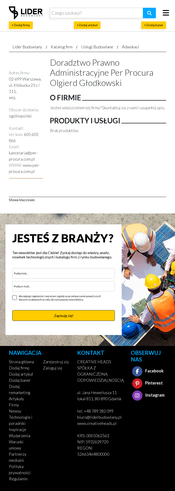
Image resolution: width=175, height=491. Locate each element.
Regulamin (18, 478)
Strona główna (21, 361)
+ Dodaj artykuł (87, 25)
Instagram (154, 394)
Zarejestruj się (56, 361)
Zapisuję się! (63, 315)
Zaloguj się (52, 367)
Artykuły (16, 398)
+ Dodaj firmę (21, 25)
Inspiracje (17, 429)
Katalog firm (61, 46)
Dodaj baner (20, 380)
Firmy (14, 404)
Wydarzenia (19, 435)
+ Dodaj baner (153, 25)
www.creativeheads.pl (97, 423)
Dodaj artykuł (21, 374)
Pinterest (153, 382)
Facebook (154, 370)
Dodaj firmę (19, 367)
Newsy (15, 410)
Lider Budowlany (27, 46)
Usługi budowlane (97, 46)
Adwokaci (130, 46)
